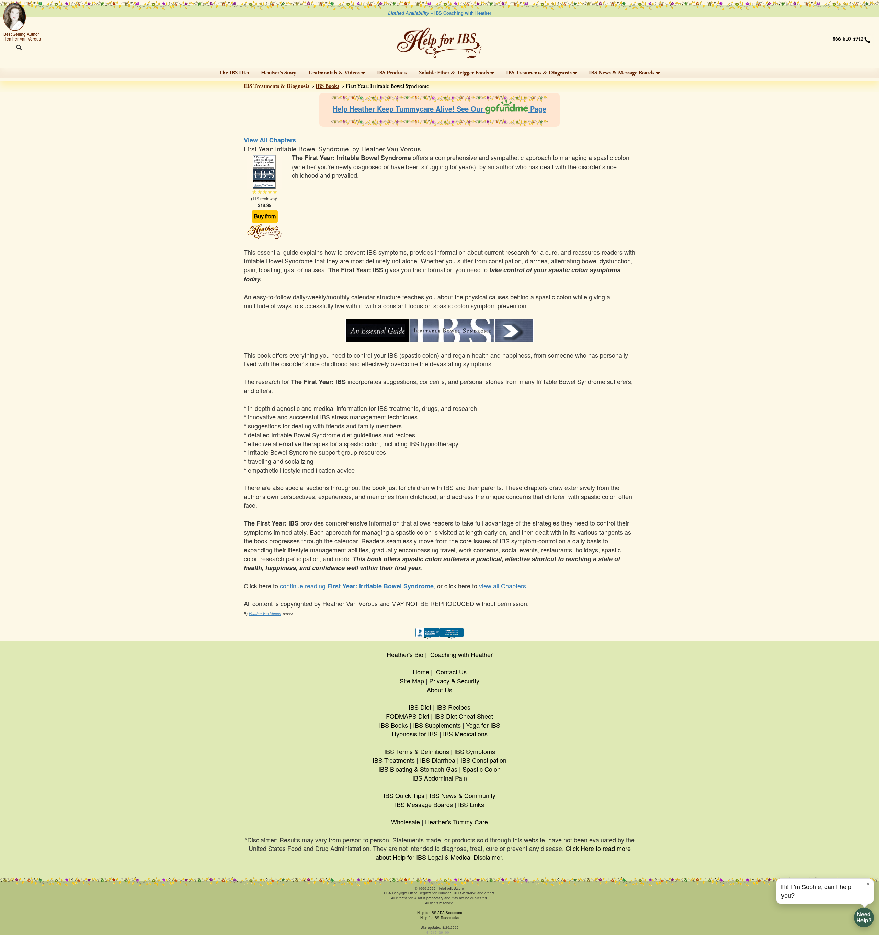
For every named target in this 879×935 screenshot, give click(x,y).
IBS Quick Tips (404, 795)
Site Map (412, 680)
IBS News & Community (462, 795)
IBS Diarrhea (437, 759)
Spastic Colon (482, 768)
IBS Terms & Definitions (416, 751)
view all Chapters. (503, 585)
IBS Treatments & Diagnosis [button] (539, 73)
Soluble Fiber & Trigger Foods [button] (454, 73)
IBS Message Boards (424, 804)
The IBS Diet (234, 73)
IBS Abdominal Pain (439, 777)
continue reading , (357, 585)
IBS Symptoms (474, 751)
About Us (439, 689)
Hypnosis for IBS (415, 733)
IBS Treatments (394, 759)
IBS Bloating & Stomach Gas (417, 768)
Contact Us (451, 671)
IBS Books (327, 86)
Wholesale (405, 821)
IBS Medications (465, 733)
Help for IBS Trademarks (439, 917)
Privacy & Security (454, 680)
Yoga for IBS (483, 724)
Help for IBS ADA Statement (439, 912)
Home (421, 671)
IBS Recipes (453, 707)
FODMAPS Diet (407, 716)
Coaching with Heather (461, 654)
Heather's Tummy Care (456, 821)
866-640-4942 (848, 39)
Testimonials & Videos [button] (334, 73)
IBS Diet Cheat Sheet (463, 716)
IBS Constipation (483, 759)
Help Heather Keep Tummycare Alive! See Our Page (439, 109)
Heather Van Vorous (265, 613)
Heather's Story (278, 73)
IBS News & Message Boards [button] (621, 73)
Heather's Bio (405, 654)
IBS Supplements (437, 724)
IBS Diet (420, 707)
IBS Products (392, 73)
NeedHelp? (864, 917)
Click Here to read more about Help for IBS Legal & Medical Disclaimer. (503, 853)
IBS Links (471, 804)
